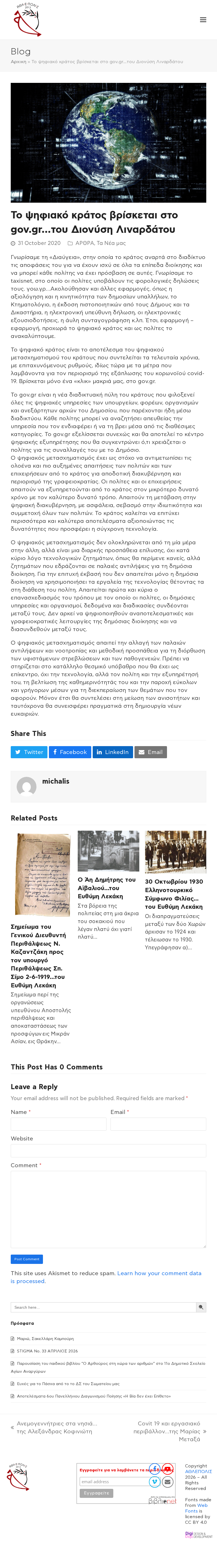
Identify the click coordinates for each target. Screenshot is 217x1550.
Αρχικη (18, 61)
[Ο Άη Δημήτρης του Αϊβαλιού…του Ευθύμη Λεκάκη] (108, 851)
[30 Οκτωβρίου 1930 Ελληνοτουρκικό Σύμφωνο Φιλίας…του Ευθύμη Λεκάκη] (175, 852)
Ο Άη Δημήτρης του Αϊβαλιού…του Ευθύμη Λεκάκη (107, 888)
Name (21, 1112)
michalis (56, 781)
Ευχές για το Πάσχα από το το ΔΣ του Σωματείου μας (68, 1384)
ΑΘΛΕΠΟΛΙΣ (198, 1471)
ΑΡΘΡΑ (84, 243)
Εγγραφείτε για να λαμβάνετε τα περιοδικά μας (127, 1470)
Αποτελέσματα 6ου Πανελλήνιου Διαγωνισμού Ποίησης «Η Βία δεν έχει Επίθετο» (94, 1396)
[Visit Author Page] (26, 786)
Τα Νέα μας (111, 243)
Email (119, 1112)
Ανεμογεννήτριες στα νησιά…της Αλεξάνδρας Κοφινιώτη (54, 1428)
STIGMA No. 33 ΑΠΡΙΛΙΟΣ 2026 (47, 1351)
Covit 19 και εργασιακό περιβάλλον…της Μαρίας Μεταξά (156, 1432)
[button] (203, 19)
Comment (26, 1165)
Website (22, 1139)
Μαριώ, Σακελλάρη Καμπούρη (45, 1339)
